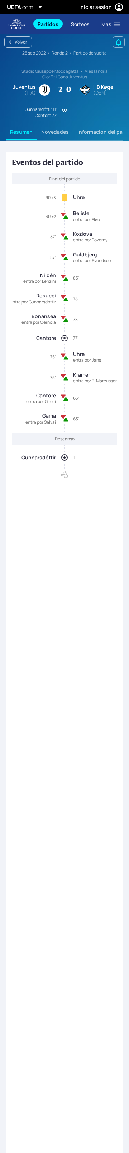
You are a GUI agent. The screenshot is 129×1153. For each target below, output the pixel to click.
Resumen (21, 131)
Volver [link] (21, 42)
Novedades (55, 131)
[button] (109, 24)
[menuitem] (48, 24)
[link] (48, 24)
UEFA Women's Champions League (16, 24)
